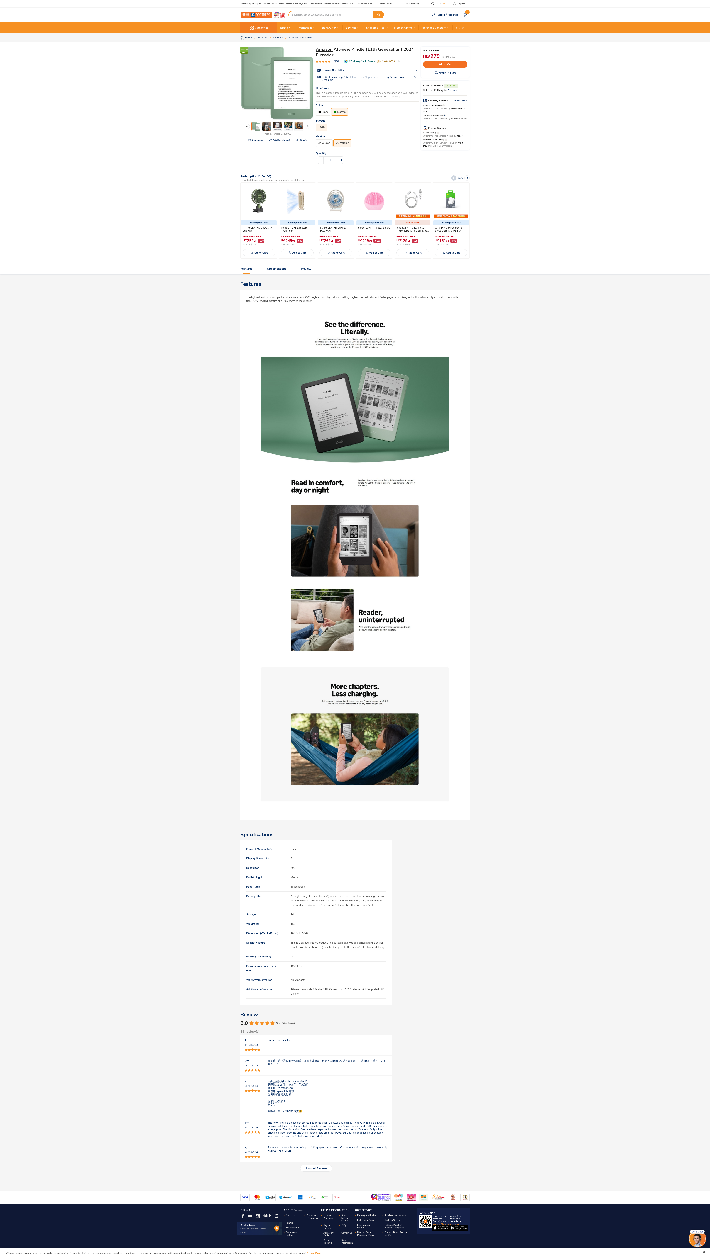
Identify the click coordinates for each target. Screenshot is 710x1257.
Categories (261, 28)
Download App (364, 3)
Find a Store (247, 1225)
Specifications (276, 269)
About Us (290, 1215)
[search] (378, 14)
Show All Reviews (316, 1168)
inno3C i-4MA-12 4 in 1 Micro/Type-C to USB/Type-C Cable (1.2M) (412, 230)
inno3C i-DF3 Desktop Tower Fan (294, 229)
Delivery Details (459, 100)
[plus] (341, 160)
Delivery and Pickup (367, 1215)
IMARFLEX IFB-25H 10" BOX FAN (333, 229)
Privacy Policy (314, 1253)
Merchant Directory (434, 28)
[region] (355, 1252)
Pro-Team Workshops (395, 1215)
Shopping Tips (375, 28)
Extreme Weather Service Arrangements (395, 1226)
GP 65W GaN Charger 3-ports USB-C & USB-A (449, 229)
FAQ (343, 1225)
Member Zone (403, 28)
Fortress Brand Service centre (396, 1233)
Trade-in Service (392, 1220)
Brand (284, 28)
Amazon (324, 49)
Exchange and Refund (364, 1226)
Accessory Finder (328, 1234)
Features (246, 269)
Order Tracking (412, 3)
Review (306, 269)
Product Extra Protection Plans (365, 1233)
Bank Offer (329, 28)
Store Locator (386, 3)
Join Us (289, 1222)
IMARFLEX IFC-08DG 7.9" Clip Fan (258, 229)
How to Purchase (328, 1216)
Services (351, 28)
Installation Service (366, 1220)
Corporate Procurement (313, 1216)
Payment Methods (327, 1226)
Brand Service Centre (344, 1218)
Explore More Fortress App (446, 1223)
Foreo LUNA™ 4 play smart (374, 228)
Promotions (305, 28)
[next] (462, 27)
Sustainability (292, 1227)
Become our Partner (292, 1233)
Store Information (347, 1241)
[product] (259, 201)
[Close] (704, 1252)
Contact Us (346, 1232)
